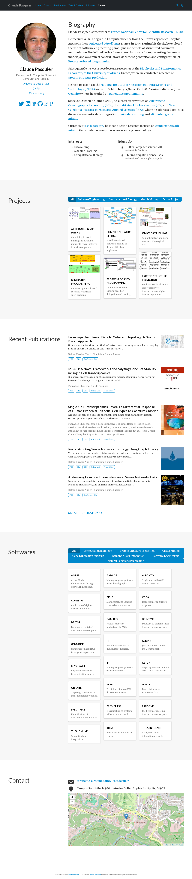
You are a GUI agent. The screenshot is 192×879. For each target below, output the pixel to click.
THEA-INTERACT (152, 727)
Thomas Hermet (126, 424)
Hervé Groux (148, 430)
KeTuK (146, 662)
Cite (78, 359)
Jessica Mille (143, 424)
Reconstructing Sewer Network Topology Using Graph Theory (113, 449)
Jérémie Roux (95, 430)
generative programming (126, 93)
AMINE (75, 575)
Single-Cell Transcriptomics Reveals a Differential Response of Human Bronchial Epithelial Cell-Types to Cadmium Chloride (113, 409)
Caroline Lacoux (120, 427)
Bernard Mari (132, 430)
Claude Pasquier (20, 5)
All (72, 199)
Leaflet (166, 844)
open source (95, 875)
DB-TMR (76, 622)
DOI (85, 391)
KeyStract (78, 665)
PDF (71, 359)
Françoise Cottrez (113, 430)
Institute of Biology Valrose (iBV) (140, 105)
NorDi (146, 684)
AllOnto (148, 575)
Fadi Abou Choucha (78, 386)
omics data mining (131, 114)
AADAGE (111, 575)
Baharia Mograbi (77, 430)
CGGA (145, 597)
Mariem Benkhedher (99, 427)
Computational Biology (123, 199)
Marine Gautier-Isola (141, 427)
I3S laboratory (94, 126)
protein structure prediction (87, 77)
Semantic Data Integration (128, 555)
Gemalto (74, 93)
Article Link (95, 391)
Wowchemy (73, 875)
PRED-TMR (148, 706)
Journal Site (109, 391)
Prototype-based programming (89, 61)
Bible (109, 597)
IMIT (109, 662)
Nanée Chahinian (94, 354)
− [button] (72, 802)
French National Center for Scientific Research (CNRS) (147, 32)
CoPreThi (77, 600)
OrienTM (76, 687)
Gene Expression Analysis (88, 555)
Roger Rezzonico (96, 434)
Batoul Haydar (76, 354)
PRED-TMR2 (78, 709)
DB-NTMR (148, 619)
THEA (109, 727)
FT (108, 640)
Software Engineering (91, 199)
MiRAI (110, 684)
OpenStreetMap (177, 844)
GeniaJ (146, 640)
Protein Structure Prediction (137, 550)
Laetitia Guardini (77, 427)
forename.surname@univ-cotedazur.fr (103, 781)
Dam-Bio (112, 619)
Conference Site (90, 359)
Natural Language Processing (126, 560)
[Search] (177, 5)
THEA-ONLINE (79, 731)
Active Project (171, 199)
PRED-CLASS (113, 706)
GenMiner (77, 644)
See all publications (84, 512)
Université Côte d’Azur (104, 43)
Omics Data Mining (154, 233)
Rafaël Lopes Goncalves (103, 424)
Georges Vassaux (116, 434)
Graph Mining (150, 199)
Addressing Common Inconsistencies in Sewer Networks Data (112, 477)
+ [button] (72, 797)
